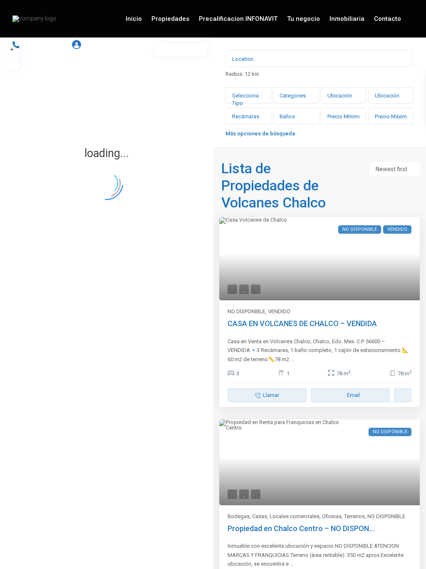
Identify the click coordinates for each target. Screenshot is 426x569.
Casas (259, 516)
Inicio (134, 18)
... (292, 359)
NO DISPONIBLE (246, 311)
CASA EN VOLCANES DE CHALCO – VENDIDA (302, 323)
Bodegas (239, 516)
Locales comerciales (295, 516)
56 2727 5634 (43, 45)
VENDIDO (279, 311)
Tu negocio (303, 18)
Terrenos (354, 516)
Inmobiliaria (346, 18)
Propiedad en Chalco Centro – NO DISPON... (301, 528)
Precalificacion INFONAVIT (238, 18)
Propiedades (170, 18)
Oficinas (332, 516)
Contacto (387, 18)
